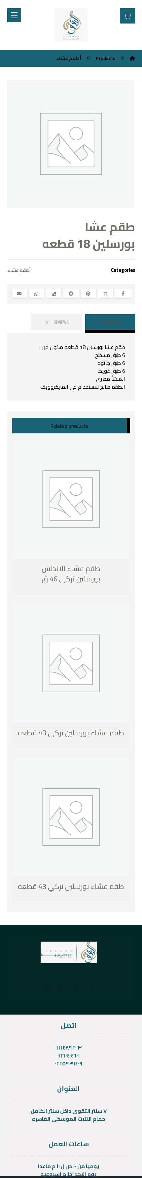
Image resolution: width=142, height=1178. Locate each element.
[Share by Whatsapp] (36, 294)
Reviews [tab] (57, 322)
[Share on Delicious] (53, 294)
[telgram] (61, 988)
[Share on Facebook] (123, 294)
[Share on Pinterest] (88, 294)
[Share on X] (106, 294)
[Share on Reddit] (71, 294)
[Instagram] (47, 988)
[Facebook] (90, 988)
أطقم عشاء (18, 270)
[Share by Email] (19, 294)
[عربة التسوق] (127, 15)
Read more (46, 579)
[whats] (76, 988)
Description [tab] (110, 322)
